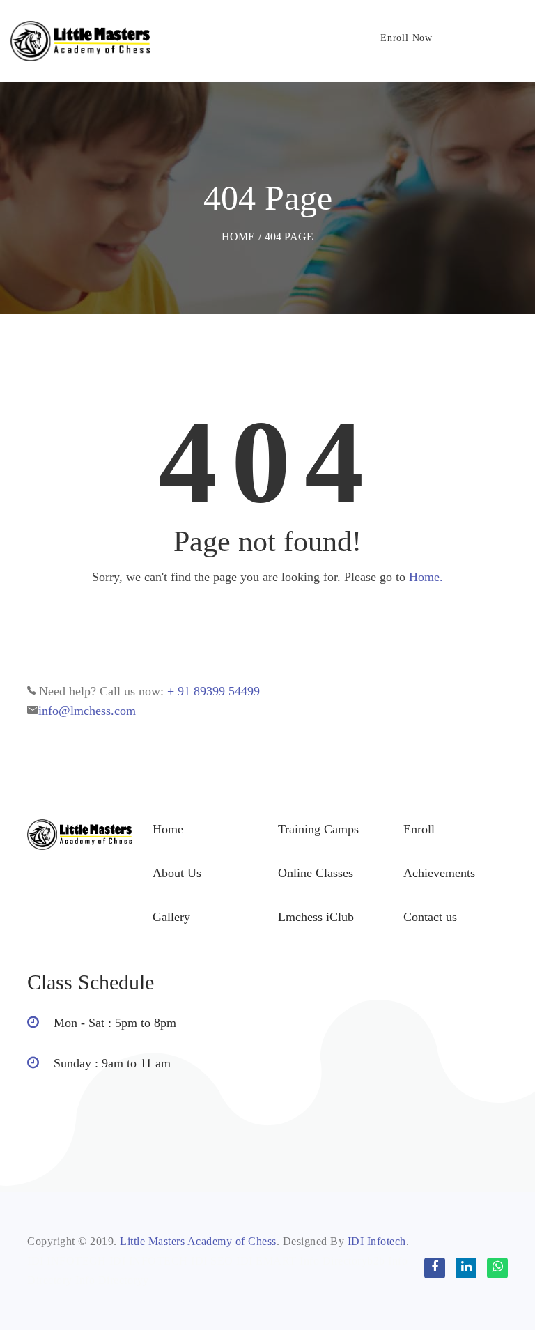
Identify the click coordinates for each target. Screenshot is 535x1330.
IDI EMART (266, 1261)
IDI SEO (212, 1261)
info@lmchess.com (87, 711)
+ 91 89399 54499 (213, 691)
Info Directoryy (112, 1280)
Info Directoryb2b (342, 1261)
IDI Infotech (377, 1241)
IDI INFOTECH (66, 1261)
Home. (426, 577)
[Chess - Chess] (80, 41)
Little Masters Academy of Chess (198, 1241)
